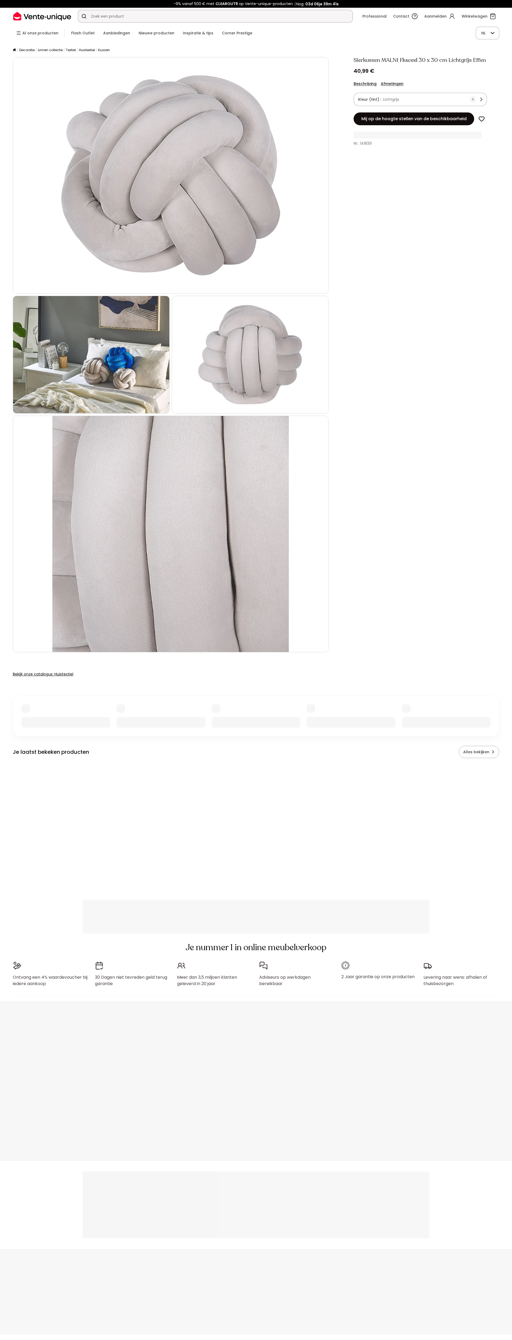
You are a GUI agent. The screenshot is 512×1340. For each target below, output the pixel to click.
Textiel (71, 50)
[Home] (14, 50)
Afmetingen (392, 83)
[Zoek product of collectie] (84, 16)
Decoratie (27, 50)
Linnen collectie (50, 50)
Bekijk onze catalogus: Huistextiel (43, 674)
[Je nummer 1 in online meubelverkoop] (42, 16)
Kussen (104, 50)
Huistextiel (87, 50)
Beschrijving (365, 83)
